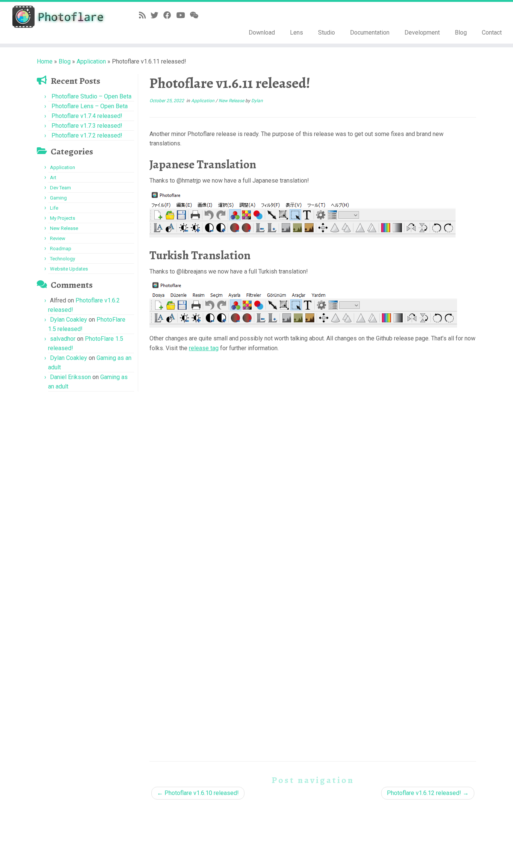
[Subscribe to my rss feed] (145, 15)
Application (91, 61)
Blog (461, 32)
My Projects (62, 218)
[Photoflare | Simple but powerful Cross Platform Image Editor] (59, 17)
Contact (492, 32)
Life (54, 208)
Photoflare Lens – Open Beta (89, 106)
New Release (64, 228)
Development (422, 32)
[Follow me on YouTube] (183, 15)
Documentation (369, 32)
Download (262, 32)
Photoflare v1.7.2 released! (86, 135)
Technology (62, 258)
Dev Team (60, 187)
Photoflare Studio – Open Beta (91, 96)
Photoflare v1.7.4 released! (86, 115)
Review (57, 238)
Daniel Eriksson (70, 377)
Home (45, 61)
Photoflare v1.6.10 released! (198, 793)
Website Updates (69, 269)
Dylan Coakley (68, 319)
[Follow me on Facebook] (169, 15)
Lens (296, 32)
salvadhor (62, 338)
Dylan (257, 100)
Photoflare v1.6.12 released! (428, 793)
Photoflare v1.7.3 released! (86, 125)
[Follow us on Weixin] (196, 15)
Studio (326, 32)
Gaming (58, 198)
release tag (204, 348)
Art (53, 177)
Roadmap (60, 248)
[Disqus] (312, 451)
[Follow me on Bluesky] (157, 15)
